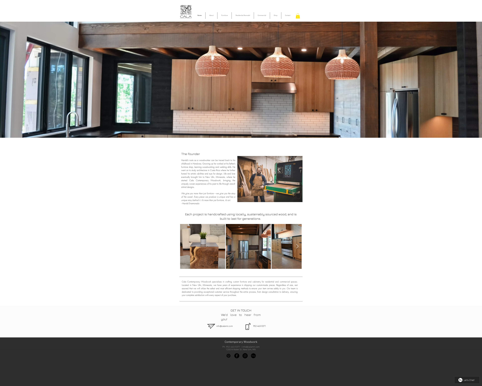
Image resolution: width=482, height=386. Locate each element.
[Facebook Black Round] (236, 355)
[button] (298, 16)
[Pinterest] (228, 355)
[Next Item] (297, 246)
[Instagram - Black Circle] (245, 355)
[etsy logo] (253, 355)
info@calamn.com (224, 326)
